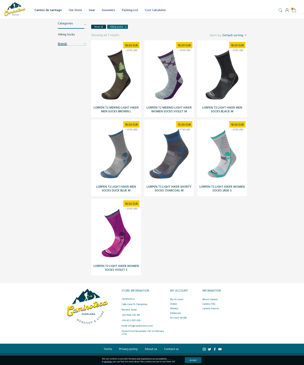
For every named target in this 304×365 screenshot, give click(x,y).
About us (151, 348)
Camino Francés (210, 308)
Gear (92, 9)
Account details (178, 317)
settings (108, 361)
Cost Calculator (155, 9)
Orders (173, 304)
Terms (108, 348)
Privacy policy (128, 348)
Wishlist (174, 308)
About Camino (210, 299)
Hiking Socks (66, 34)
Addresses (175, 313)
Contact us (171, 348)
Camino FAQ (208, 304)
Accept (193, 360)
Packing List (130, 9)
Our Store (75, 9)
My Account (176, 299)
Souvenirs (108, 9)
